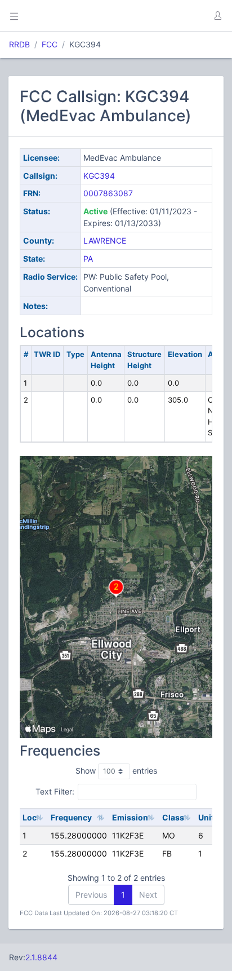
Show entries (116, 770)
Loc (30, 817)
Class (173, 817)
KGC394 (99, 175)
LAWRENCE (104, 240)
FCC (49, 44)
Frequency (71, 817)
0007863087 (108, 193)
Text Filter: (54, 791)
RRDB (19, 44)
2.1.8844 (41, 957)
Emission (130, 817)
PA (88, 258)
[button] (217, 16)
